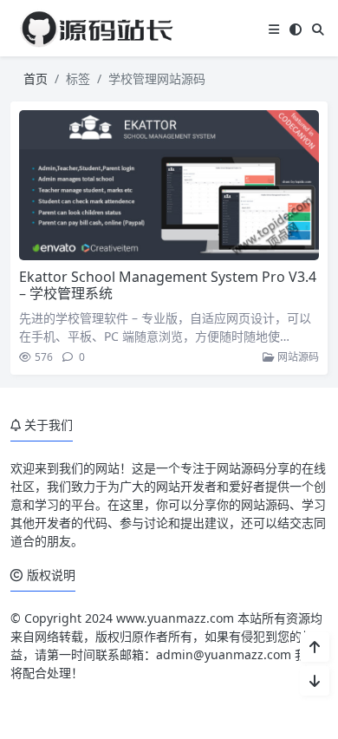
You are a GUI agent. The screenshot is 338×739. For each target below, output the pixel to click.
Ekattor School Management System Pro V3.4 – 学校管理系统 (167, 285)
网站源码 (297, 357)
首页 (35, 78)
